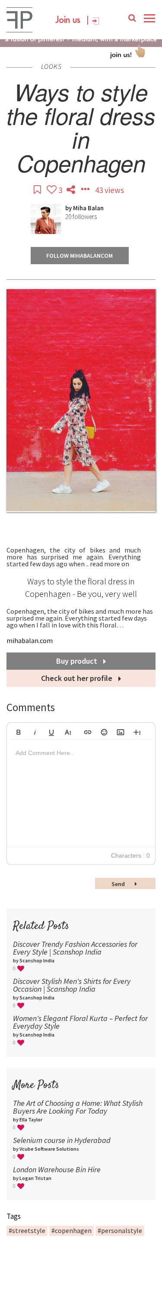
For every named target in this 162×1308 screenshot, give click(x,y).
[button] (18, 730)
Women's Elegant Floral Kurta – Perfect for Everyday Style (80, 1022)
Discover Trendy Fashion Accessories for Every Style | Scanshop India (75, 948)
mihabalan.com (29, 640)
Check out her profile (77, 678)
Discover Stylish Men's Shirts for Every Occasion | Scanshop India (71, 985)
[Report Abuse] (86, 190)
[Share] (72, 190)
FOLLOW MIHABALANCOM (79, 255)
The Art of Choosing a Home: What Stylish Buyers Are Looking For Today (78, 1107)
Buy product (77, 661)
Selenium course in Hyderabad (62, 1140)
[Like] (52, 190)
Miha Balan (88, 208)
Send (118, 884)
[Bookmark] (38, 190)
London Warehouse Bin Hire (57, 1169)
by (69, 208)
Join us (68, 20)
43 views (109, 190)
